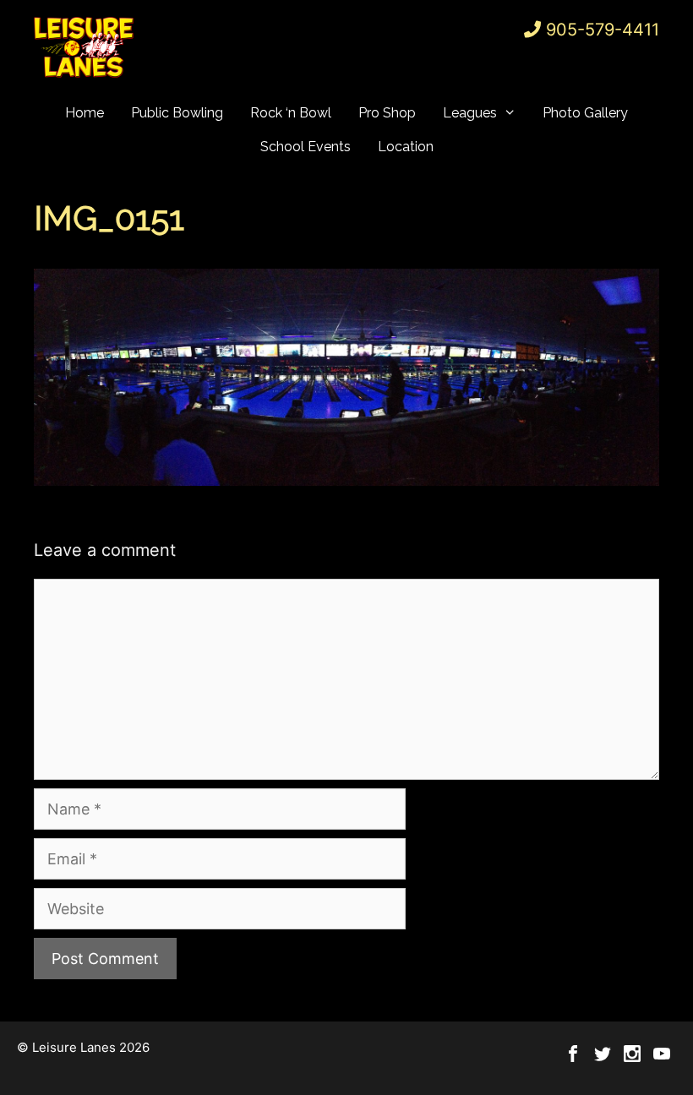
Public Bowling (177, 113)
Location (406, 147)
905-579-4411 (602, 29)
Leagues (470, 113)
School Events (305, 147)
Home (84, 113)
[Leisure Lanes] (84, 47)
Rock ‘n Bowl (290, 113)
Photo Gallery (585, 113)
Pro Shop (387, 113)
